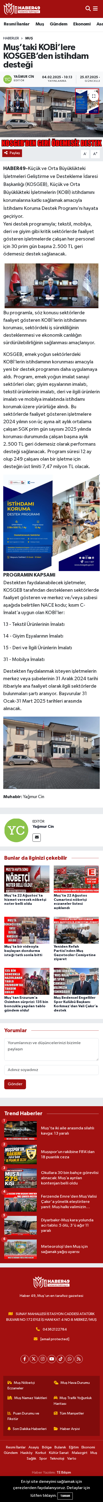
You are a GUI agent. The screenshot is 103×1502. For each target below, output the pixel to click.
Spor (43, 1458)
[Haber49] (22, 9)
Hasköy (26, 1453)
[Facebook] (24, 1359)
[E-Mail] (36, 838)
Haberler (11, 38)
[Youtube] (52, 1359)
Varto (71, 1458)
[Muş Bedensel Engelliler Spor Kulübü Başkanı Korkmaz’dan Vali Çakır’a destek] (76, 981)
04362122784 (55, 1329)
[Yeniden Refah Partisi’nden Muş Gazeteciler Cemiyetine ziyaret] (76, 930)
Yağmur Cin (43, 827)
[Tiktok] (60, 1359)
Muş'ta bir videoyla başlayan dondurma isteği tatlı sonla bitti (23, 951)
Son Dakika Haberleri (29, 1429)
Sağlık (31, 1458)
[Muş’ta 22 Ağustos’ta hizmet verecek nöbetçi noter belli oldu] (27, 879)
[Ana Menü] (95, 9)
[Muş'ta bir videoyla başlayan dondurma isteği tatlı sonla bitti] (27, 930)
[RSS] (78, 1359)
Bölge (47, 1447)
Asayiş (33, 1447)
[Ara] (88, 9)
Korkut (41, 1453)
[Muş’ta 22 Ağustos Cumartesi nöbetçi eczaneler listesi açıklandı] (76, 879)
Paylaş (15, 153)
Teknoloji (57, 1458)
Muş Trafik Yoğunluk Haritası (73, 1400)
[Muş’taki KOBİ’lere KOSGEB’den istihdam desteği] (51, 117)
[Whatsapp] (70, 1359)
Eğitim (74, 1447)
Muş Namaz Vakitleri (30, 1398)
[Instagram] (42, 1359)
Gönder (15, 1084)
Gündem (58, 24)
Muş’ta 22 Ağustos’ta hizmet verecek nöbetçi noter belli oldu (25, 900)
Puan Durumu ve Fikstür (24, 1416)
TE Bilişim (63, 1472)
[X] (34, 1359)
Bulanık (60, 1447)
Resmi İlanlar (17, 24)
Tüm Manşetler (72, 1413)
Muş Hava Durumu (75, 1383)
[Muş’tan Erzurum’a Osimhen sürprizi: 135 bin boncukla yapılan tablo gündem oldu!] (27, 981)
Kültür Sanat (59, 1453)
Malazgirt (80, 1453)
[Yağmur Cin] (16, 830)
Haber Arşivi (70, 1429)
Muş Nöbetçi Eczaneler (21, 1385)
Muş (40, 24)
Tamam (65, 1496)
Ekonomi (81, 24)
